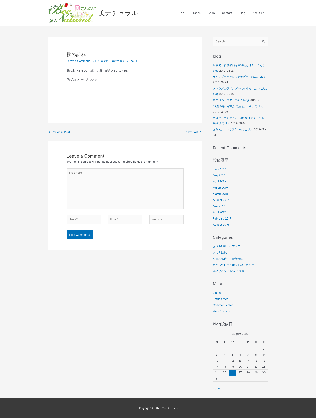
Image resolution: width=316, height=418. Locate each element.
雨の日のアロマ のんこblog (231, 100)
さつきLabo (220, 252)
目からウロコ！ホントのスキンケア (235, 265)
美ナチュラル (118, 13)
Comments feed (223, 305)
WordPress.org (222, 311)
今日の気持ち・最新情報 (107, 61)
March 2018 (220, 194)
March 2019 (220, 187)
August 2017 (221, 200)
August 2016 (221, 224)
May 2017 (219, 206)
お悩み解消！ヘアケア (226, 246)
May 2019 (219, 175)
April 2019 (219, 181)
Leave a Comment (78, 61)
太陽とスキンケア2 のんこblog (233, 129)
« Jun (216, 388)
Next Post (194, 132)
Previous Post (59, 132)
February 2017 (222, 218)
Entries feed (221, 299)
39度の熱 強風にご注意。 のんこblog (238, 106)
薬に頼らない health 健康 (228, 271)
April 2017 (219, 212)
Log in (217, 292)
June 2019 (219, 169)
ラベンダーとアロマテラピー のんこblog (239, 76)
